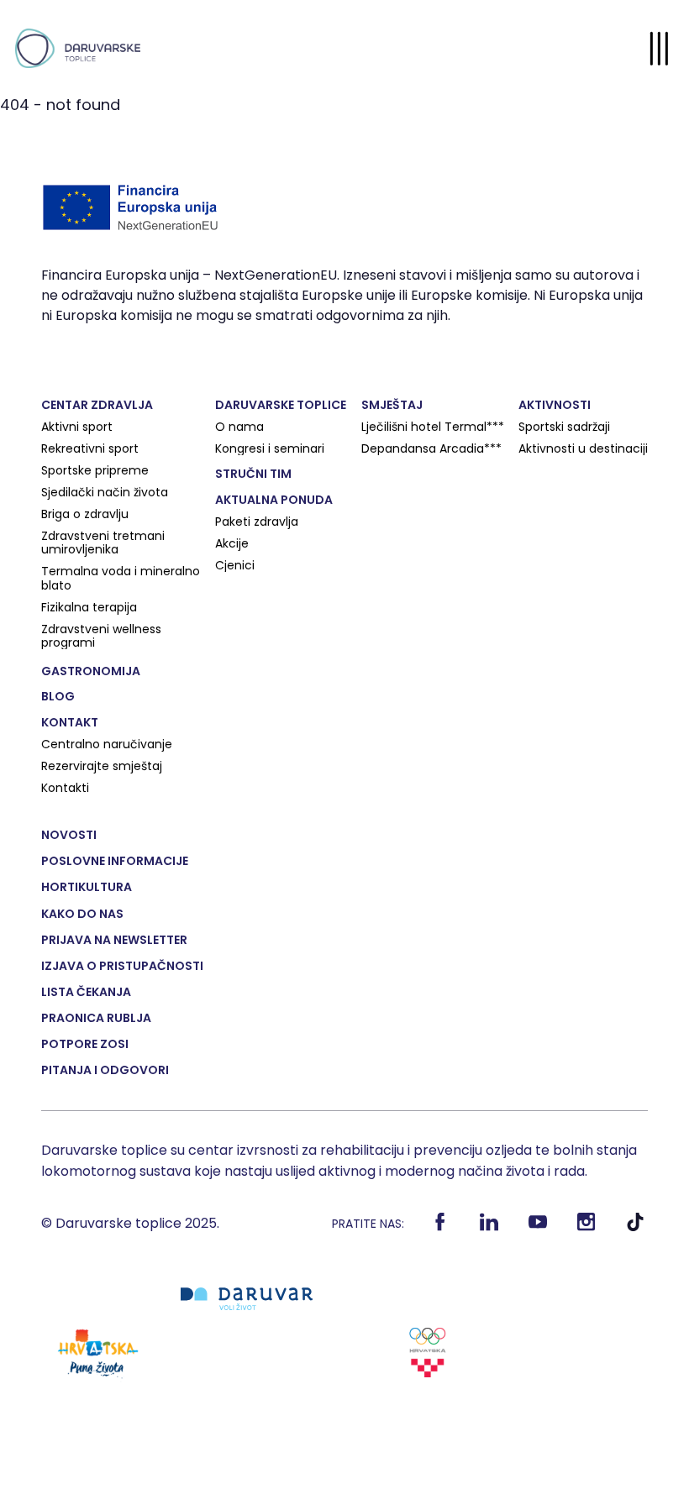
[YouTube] (537, 1228)
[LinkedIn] (489, 1228)
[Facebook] (440, 1228)
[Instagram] (586, 1228)
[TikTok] (635, 1228)
